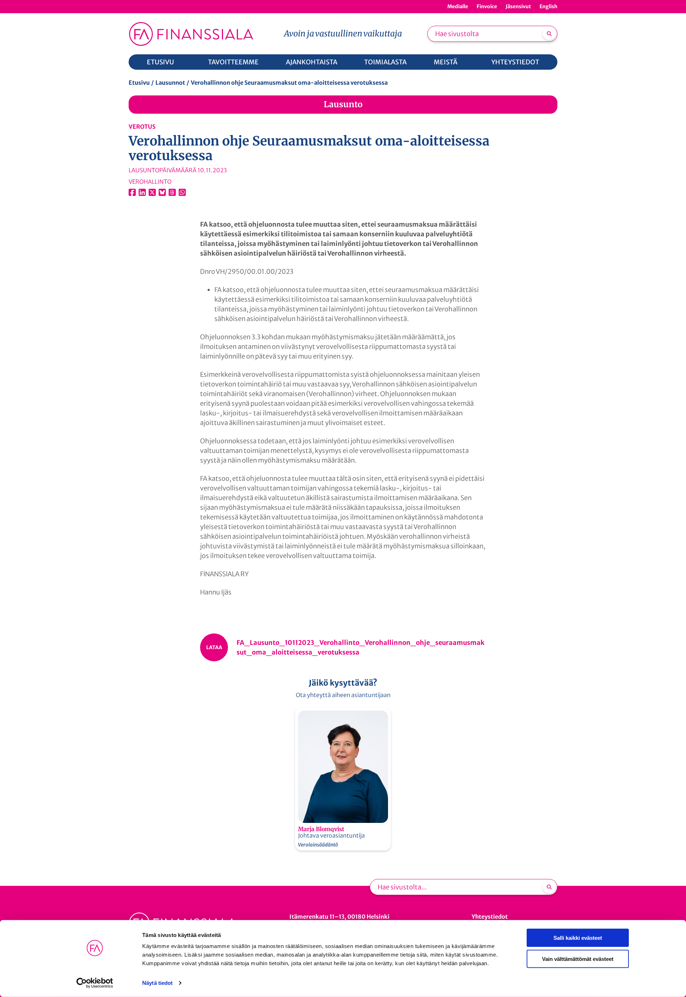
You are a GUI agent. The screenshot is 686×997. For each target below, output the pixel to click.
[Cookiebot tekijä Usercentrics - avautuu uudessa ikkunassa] (95, 983)
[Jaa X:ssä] (152, 192)
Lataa (214, 647)
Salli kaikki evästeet (577, 938)
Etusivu (139, 82)
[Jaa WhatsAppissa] (182, 192)
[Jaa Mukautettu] (172, 192)
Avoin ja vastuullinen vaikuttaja (343, 33)
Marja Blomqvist (321, 829)
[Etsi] (549, 33)
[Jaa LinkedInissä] (142, 192)
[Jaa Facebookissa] (132, 192)
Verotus (142, 126)
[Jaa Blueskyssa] (162, 192)
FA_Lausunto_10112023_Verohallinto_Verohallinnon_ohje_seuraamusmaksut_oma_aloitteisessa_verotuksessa (360, 647)
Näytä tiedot (157, 983)
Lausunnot (170, 82)
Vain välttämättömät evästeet (577, 959)
